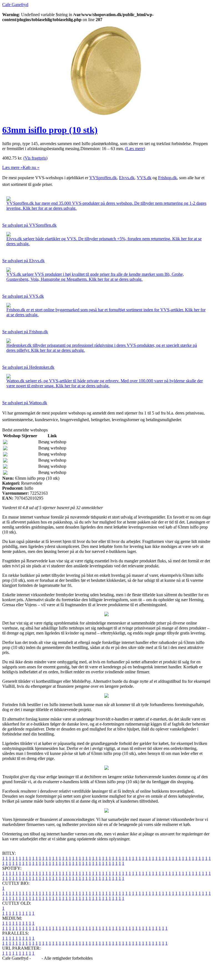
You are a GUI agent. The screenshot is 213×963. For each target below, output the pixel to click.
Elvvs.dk (127, 177)
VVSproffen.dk (103, 177)
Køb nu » (31, 167)
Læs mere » (12, 167)
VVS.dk (144, 177)
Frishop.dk (167, 177)
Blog (36, 958)
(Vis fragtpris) (35, 158)
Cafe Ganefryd (15, 4)
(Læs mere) (135, 148)
